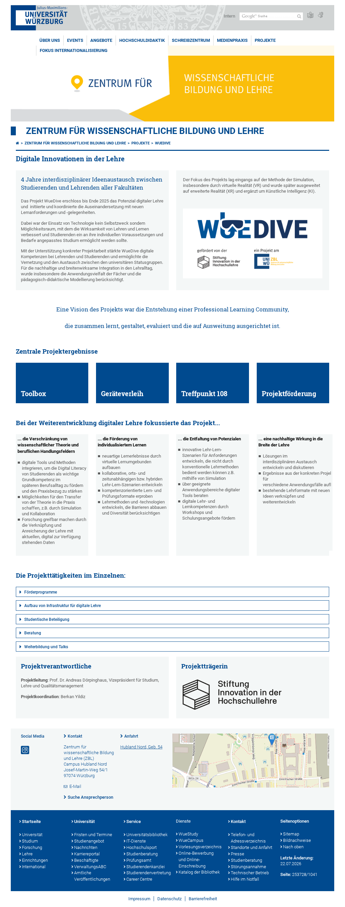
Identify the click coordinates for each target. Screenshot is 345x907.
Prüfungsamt (138, 860)
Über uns (49, 40)
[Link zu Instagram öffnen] (25, 750)
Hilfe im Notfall (245, 879)
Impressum (139, 898)
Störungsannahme (248, 866)
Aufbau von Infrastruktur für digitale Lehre (62, 605)
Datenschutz (169, 898)
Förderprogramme (40, 592)
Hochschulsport (141, 847)
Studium (30, 841)
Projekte (265, 40)
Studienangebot (89, 841)
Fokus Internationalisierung (73, 50)
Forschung (32, 847)
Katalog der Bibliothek (199, 872)
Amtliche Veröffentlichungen (92, 876)
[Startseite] (17, 143)
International (33, 866)
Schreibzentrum (191, 40)
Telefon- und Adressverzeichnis (248, 838)
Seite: (285, 874)
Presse (237, 853)
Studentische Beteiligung (46, 619)
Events (75, 40)
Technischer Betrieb (250, 872)
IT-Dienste (136, 841)
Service (133, 821)
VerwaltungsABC (90, 866)
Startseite (31, 821)
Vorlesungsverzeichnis (200, 846)
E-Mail (75, 786)
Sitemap (291, 833)
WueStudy (188, 833)
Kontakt (75, 736)
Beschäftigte (86, 860)
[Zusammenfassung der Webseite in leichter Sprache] (310, 15)
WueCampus (191, 840)
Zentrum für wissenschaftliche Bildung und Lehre (145, 131)
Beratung (32, 633)
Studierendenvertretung (147, 872)
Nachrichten (85, 847)
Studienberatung (142, 853)
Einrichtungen (35, 860)
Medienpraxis (232, 40)
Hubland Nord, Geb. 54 (141, 746)
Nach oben (293, 846)
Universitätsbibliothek (146, 834)
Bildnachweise (297, 840)
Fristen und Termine (93, 834)
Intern (229, 16)
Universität (32, 834)
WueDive (162, 143)
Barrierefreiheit (203, 898)
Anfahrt (131, 736)
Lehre (27, 853)
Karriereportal (87, 853)
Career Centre (139, 879)
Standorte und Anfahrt (251, 847)
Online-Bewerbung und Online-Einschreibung (196, 860)
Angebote (101, 40)
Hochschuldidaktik (142, 40)
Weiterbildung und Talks (46, 646)
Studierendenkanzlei (145, 866)
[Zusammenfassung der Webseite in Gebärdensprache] (320, 15)
